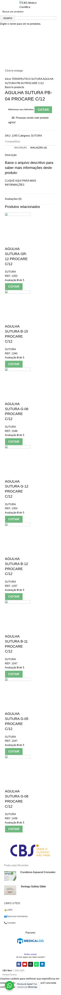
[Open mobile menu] (4, 5)
